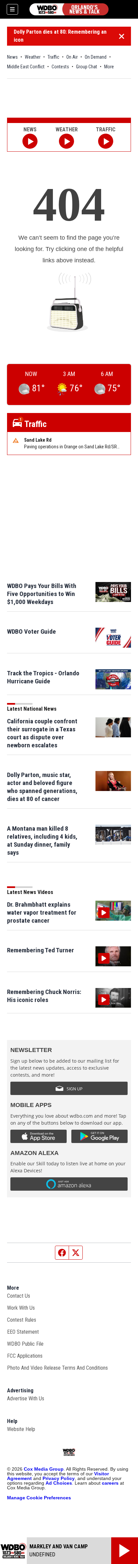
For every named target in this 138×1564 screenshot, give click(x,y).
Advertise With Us (25, 1398)
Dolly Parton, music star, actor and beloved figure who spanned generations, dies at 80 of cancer (42, 787)
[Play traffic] (105, 141)
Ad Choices (59, 1483)
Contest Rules (21, 1320)
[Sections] (12, 9)
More (109, 66)
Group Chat (86, 66)
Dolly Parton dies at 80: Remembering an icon (60, 36)
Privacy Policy (59, 1478)
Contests (60, 66)
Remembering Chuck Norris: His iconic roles (44, 996)
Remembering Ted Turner (40, 950)
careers (110, 1483)
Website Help (21, 1429)
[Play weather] (66, 141)
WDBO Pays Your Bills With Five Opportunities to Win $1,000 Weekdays (41, 594)
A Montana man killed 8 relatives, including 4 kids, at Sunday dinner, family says (42, 840)
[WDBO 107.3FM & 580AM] (69, 9)
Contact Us (18, 1296)
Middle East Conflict (26, 66)
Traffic (53, 57)
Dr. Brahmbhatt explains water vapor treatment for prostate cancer (41, 912)
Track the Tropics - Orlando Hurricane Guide (43, 677)
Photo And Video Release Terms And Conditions (57, 1368)
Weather (33, 57)
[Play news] (30, 141)
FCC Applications (25, 1356)
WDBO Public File (25, 1344)
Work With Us (21, 1308)
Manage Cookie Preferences (39, 1497)
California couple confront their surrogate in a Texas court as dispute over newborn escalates (42, 733)
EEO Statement (23, 1332)
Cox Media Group (44, 1469)
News (12, 57)
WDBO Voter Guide (31, 631)
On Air (72, 57)
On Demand (96, 57)
